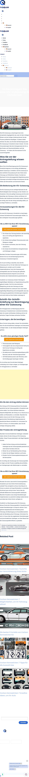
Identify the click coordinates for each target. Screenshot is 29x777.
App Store (5, 741)
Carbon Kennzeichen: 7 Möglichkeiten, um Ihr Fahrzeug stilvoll (13, 601)
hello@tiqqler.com (9, 737)
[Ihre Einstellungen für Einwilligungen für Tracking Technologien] (2, 774)
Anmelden (23, 722)
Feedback (5, 21)
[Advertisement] (14, 384)
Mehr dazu (3, 530)
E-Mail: (14, 716)
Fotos (4, 16)
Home (4, 14)
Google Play (16, 741)
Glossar (5, 750)
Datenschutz (6, 755)
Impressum (6, 753)
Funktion (5, 18)
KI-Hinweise (6, 757)
